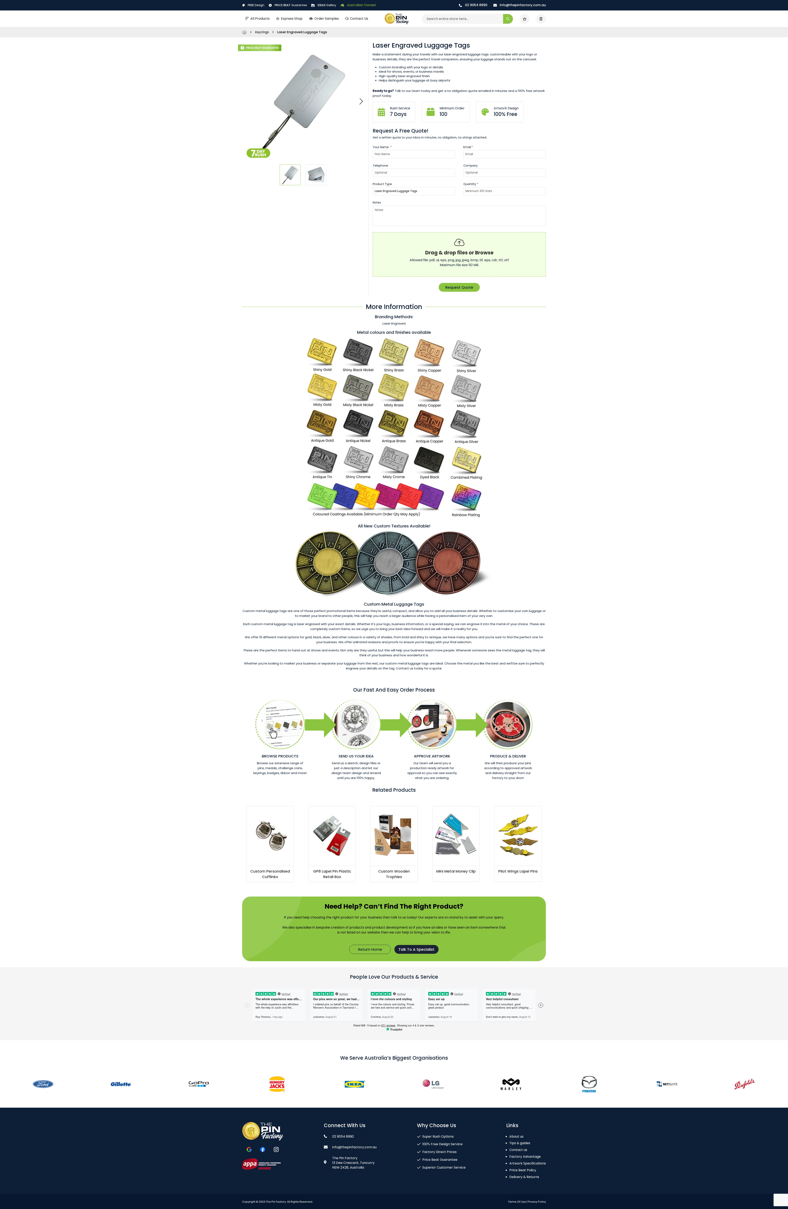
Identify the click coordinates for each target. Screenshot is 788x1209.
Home (244, 32)
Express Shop (291, 18)
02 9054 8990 (475, 5)
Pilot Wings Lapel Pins (518, 871)
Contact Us (359, 18)
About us (516, 1136)
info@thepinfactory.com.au (522, 5)
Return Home (370, 949)
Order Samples (326, 18)
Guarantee (291, 5)
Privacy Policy (537, 1202)
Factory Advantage (525, 1156)
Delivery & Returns (524, 1177)
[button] (360, 101)
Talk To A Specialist (416, 949)
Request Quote (459, 287)
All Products (260, 18)
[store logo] (396, 18)
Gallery (326, 5)
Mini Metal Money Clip (456, 871)
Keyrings (262, 32)
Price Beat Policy (522, 1170)
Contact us (518, 1149)
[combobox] (467, 19)
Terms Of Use (517, 1202)
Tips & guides (519, 1143)
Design (256, 5)
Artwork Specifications (527, 1163)
